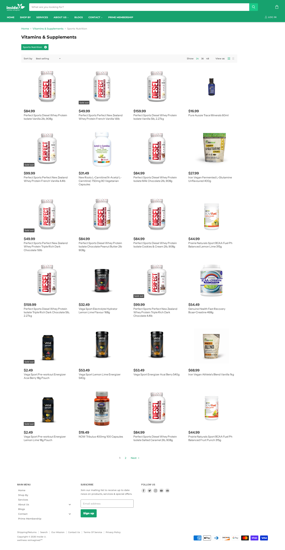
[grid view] (229, 58)
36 (202, 58)
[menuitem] (10, 17)
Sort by (28, 58)
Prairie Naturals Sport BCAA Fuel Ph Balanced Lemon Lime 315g (210, 244)
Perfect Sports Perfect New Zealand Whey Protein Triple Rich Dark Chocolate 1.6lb (46, 246)
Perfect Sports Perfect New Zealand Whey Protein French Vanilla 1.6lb (101, 117)
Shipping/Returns (27, 532)
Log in (271, 17)
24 (197, 58)
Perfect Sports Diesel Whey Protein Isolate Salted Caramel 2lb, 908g (155, 438)
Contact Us (74, 532)
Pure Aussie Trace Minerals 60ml (208, 115)
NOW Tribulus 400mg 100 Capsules (101, 436)
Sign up (88, 513)
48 (207, 58)
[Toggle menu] (70, 504)
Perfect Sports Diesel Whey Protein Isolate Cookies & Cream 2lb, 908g (155, 244)
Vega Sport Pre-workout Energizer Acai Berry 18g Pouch (45, 376)
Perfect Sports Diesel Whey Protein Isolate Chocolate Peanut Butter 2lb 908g (100, 246)
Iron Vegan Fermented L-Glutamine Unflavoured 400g (210, 179)
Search (44, 532)
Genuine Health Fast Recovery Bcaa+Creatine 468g (206, 310)
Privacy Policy (113, 532)
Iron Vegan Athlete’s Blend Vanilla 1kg (211, 374)
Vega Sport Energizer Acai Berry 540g (156, 374)
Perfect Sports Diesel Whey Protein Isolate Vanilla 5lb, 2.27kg (155, 117)
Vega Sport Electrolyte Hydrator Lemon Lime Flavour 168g (98, 310)
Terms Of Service (93, 532)
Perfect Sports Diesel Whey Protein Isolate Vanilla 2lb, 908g (45, 117)
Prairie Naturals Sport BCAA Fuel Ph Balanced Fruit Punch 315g (210, 438)
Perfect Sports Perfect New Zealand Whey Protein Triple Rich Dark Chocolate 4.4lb (155, 312)
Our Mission (57, 532)
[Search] (253, 7)
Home (25, 28)
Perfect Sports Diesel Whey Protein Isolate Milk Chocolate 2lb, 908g (155, 179)
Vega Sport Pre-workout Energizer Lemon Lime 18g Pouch (45, 438)
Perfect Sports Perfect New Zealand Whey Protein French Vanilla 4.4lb (46, 179)
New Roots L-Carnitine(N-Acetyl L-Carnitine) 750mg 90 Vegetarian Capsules (100, 181)
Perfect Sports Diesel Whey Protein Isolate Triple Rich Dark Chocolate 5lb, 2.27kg (47, 312)
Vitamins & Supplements (48, 28)
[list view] (233, 58)
